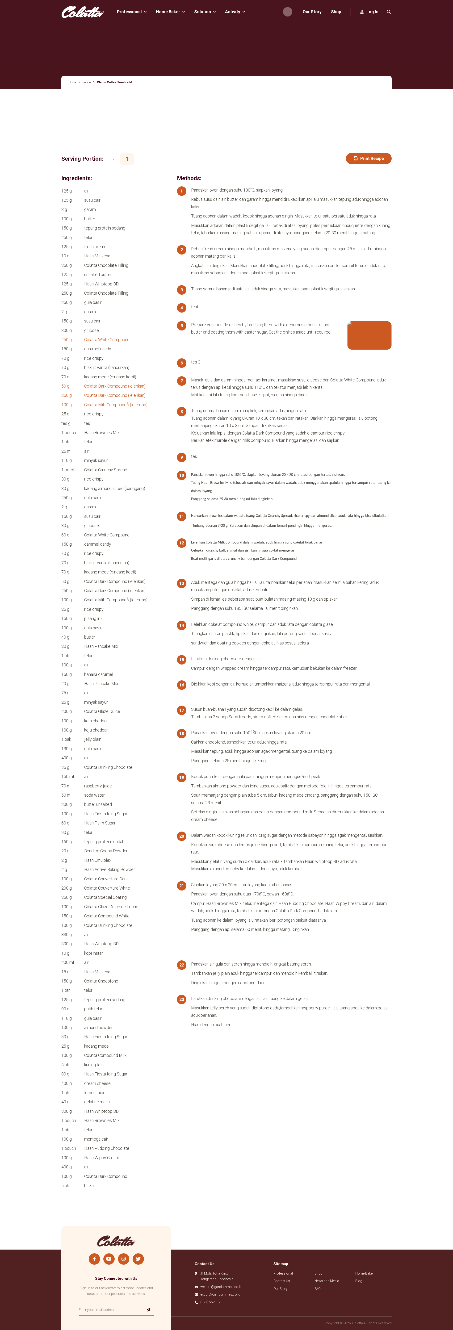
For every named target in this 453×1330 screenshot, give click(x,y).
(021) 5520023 (211, 1302)
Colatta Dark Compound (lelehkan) (115, 386)
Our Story (280, 1289)
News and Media (327, 1281)
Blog (358, 1281)
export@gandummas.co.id (220, 1294)
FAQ (318, 1289)
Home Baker (364, 1273)
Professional (283, 1273)
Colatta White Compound (107, 339)
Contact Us (281, 1281)
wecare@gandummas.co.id (221, 1287)
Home (72, 82)
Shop (319, 1273)
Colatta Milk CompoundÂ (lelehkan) (115, 404)
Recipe (87, 82)
